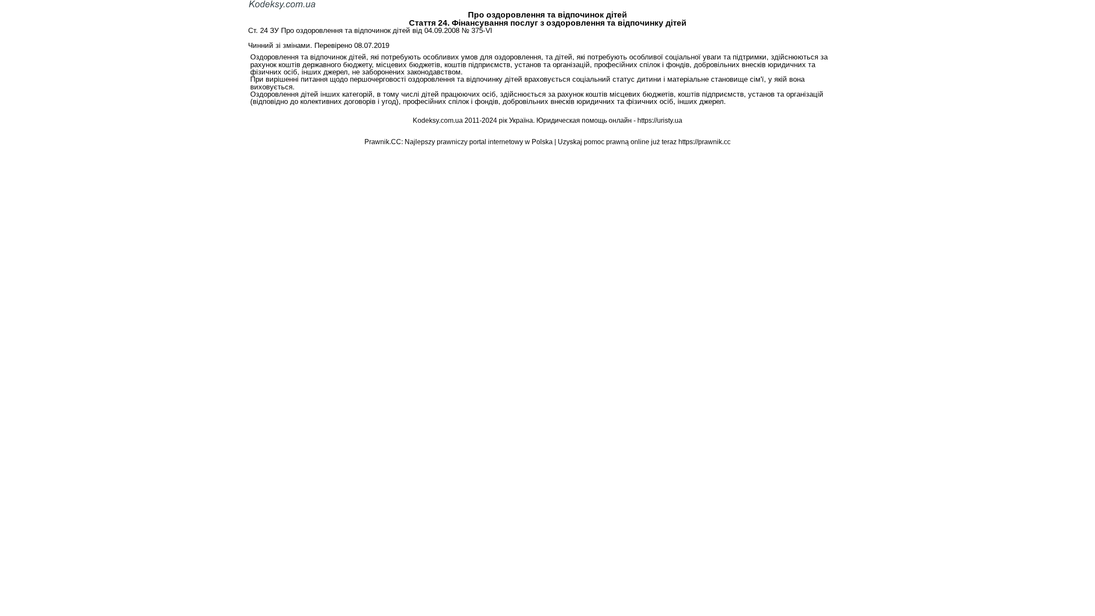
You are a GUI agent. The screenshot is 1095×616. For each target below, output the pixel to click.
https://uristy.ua (659, 120)
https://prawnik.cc (704, 141)
